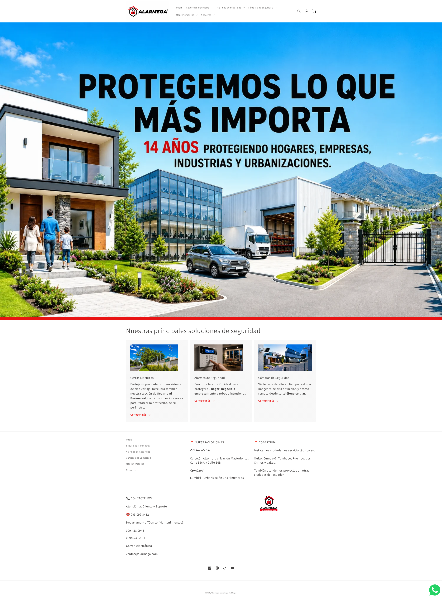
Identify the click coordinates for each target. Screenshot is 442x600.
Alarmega (215, 593)
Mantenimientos (135, 463)
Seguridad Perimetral (138, 445)
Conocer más (138, 414)
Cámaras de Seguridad (138, 457)
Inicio (129, 439)
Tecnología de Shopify (228, 593)
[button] (199, 7)
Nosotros (131, 470)
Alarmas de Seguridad (138, 451)
